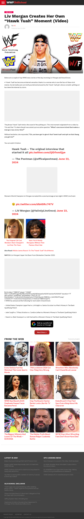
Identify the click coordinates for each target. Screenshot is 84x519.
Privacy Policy (8, 514)
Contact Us (27, 514)
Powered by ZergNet (74, 339)
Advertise (18, 514)
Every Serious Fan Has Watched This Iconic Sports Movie (15, 370)
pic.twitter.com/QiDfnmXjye (47, 152)
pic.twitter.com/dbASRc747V (34, 204)
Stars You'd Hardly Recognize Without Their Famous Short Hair (35, 243)
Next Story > (42, 332)
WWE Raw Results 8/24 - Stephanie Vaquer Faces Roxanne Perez (14, 403)
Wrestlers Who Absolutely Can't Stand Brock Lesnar (67, 369)
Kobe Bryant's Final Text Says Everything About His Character (67, 403)
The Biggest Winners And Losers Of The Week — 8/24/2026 (15, 436)
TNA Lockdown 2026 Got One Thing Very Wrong (40, 369)
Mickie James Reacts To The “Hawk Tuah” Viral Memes (33, 250)
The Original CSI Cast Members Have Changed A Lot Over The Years (14, 243)
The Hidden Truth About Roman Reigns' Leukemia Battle (40, 436)
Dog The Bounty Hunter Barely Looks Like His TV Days (40, 403)
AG (15, 25)
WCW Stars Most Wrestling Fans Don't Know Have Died (67, 435)
